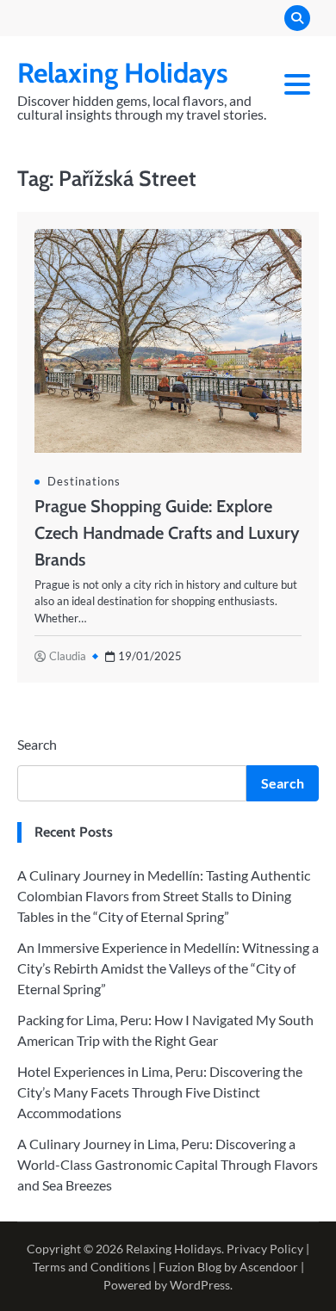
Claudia (67, 656)
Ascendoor (269, 1266)
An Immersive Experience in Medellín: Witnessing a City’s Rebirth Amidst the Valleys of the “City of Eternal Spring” (168, 968)
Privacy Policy (265, 1248)
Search (37, 744)
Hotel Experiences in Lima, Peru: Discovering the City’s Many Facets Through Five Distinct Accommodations (159, 1092)
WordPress (200, 1284)
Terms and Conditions (91, 1266)
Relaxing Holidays (122, 73)
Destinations (84, 481)
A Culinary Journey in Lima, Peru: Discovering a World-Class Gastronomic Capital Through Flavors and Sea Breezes (167, 1164)
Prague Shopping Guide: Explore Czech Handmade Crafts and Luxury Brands (167, 533)
